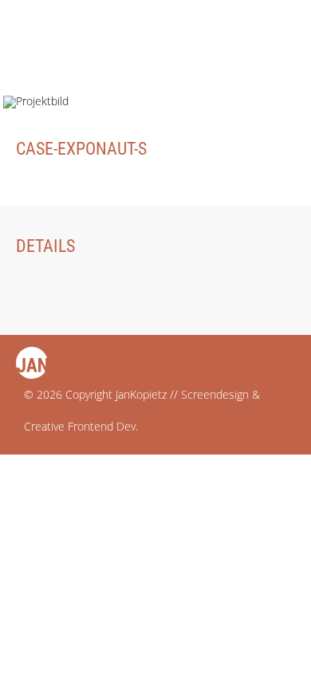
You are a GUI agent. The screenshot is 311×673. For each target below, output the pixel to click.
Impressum (47, 466)
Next (273, 43)
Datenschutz (54, 491)
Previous (229, 43)
